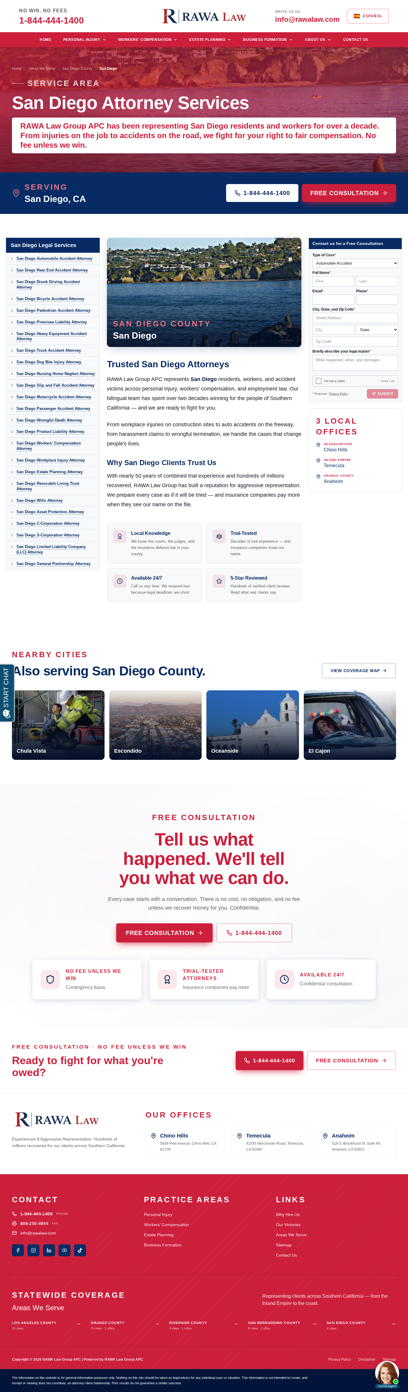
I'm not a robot (334, 381)
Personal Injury (81, 40)
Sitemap (284, 1245)
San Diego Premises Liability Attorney (51, 322)
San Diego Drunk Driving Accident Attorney (48, 284)
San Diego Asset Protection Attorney (50, 512)
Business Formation (265, 40)
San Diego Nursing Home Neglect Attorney (55, 373)
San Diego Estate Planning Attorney (49, 472)
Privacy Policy (338, 393)
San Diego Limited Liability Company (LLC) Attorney (51, 549)
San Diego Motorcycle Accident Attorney (53, 397)
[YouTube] (64, 1250)
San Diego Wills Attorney (39, 500)
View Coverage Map (355, 670)
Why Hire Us (288, 1214)
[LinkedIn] (49, 1250)
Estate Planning (207, 40)
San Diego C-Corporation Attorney (47, 523)
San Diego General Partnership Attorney (53, 563)
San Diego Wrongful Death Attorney (49, 420)
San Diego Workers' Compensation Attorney (48, 446)
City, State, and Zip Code (333, 309)
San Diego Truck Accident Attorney (48, 350)
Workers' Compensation (145, 40)
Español (367, 16)
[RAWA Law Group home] (204, 16)
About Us (315, 40)
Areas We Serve (42, 69)
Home (45, 40)
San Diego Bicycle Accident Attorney (50, 299)
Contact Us (355, 40)
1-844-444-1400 (266, 193)
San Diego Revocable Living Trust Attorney (47, 486)
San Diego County (77, 69)
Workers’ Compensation (166, 1224)
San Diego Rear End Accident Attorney (52, 270)
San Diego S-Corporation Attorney (47, 535)
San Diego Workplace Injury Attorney (50, 460)
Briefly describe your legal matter (341, 351)
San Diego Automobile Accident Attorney (54, 258)
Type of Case (324, 255)
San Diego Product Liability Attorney (50, 431)
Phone (362, 291)
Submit (385, 394)
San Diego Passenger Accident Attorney (53, 408)
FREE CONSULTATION (344, 193)
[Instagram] (33, 1250)
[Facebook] (18, 1250)
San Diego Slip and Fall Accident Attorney (55, 385)
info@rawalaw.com (38, 1233)
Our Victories (288, 1224)
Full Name (321, 273)
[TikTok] (80, 1250)
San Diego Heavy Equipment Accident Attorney (51, 336)
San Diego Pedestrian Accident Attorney (53, 310)
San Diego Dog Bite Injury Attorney (48, 362)
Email (317, 291)
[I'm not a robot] (319, 381)
